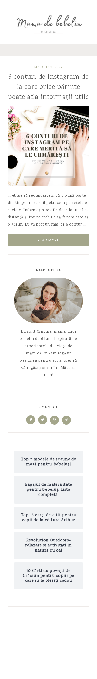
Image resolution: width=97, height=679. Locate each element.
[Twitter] (42, 420)
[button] (48, 50)
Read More (48, 240)
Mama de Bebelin (48, 23)
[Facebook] (30, 420)
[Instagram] (66, 420)
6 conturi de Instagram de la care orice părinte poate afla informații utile (48, 87)
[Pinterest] (54, 420)
